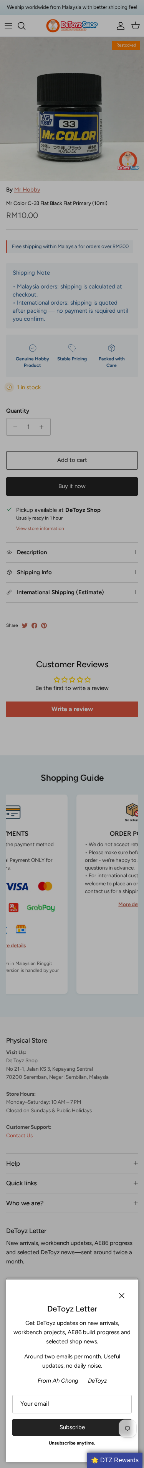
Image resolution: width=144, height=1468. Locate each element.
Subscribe (72, 1427)
